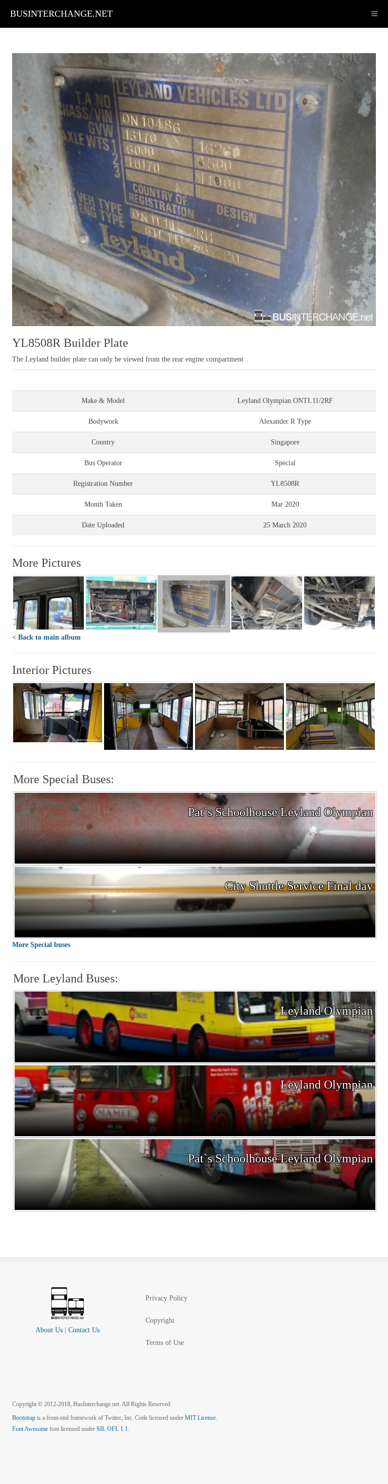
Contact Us (84, 1330)
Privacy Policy (166, 1298)
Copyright (160, 1320)
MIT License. (201, 1417)
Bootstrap (23, 1417)
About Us (49, 1330)
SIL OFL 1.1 (112, 1428)
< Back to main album (46, 637)
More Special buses (41, 945)
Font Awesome (30, 1428)
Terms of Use (165, 1342)
